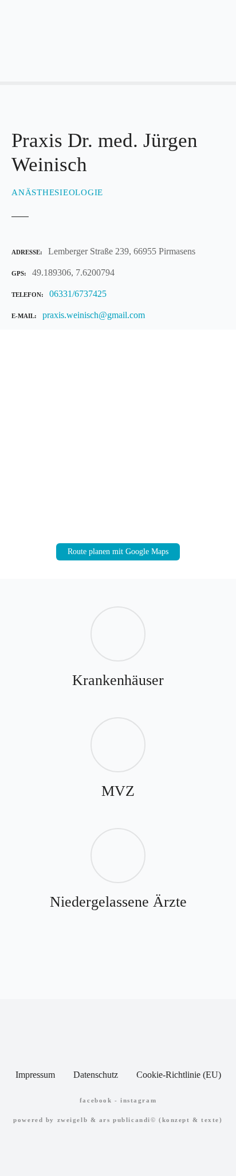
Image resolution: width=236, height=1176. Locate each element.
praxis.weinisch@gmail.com (93, 315)
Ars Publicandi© (127, 1119)
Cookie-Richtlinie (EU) (178, 1075)
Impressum (35, 1075)
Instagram (138, 1100)
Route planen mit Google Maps (118, 551)
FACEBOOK (96, 1100)
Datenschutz (95, 1075)
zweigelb (72, 1119)
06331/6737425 (78, 294)
